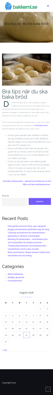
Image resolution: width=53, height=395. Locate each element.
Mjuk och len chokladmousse (36, 184)
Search (5, 196)
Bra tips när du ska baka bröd (25, 94)
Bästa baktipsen (15, 274)
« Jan (4, 350)
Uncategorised (15, 281)
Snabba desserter (16, 277)
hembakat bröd (41, 125)
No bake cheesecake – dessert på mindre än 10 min (27, 181)
